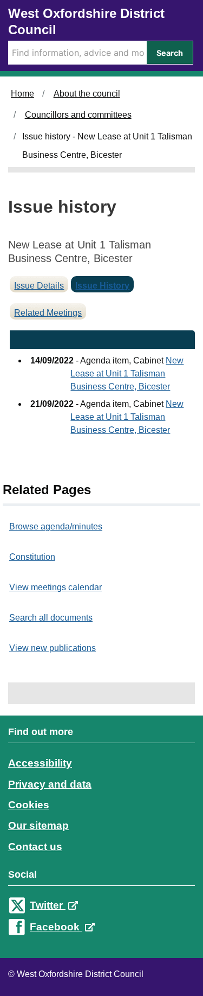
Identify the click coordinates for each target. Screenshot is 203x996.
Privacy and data (49, 784)
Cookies (28, 804)
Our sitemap (38, 825)
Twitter (48, 905)
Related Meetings (48, 312)
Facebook (56, 927)
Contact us (35, 846)
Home (22, 93)
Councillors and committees (78, 114)
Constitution (32, 556)
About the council (87, 93)
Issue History (102, 285)
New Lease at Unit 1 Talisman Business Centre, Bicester (127, 373)
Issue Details (39, 285)
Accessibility (40, 763)
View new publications (52, 648)
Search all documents (51, 617)
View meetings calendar (55, 587)
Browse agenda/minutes (55, 526)
